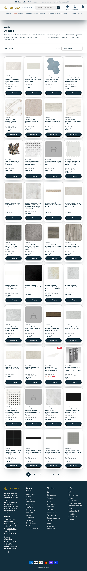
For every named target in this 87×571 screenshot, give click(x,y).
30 (52, 474)
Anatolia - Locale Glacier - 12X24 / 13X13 (33, 366)
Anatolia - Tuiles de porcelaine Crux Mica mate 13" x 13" (53, 242)
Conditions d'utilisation (72, 515)
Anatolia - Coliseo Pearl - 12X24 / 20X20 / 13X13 (13, 366)
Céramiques (51, 495)
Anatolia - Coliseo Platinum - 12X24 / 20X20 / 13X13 (73, 324)
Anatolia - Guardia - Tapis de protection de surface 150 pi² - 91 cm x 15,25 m (73, 366)
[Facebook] (5, 552)
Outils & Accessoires (31, 13)
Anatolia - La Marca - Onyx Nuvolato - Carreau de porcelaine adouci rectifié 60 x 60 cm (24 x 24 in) (33, 202)
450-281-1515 (28, 7)
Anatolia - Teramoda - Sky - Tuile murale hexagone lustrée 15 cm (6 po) (53, 77)
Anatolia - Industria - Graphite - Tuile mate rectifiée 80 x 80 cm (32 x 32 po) (13, 242)
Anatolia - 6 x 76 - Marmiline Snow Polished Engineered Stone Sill (53, 366)
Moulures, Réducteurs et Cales (31, 523)
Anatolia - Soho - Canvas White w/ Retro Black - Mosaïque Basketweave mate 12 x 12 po (13, 408)
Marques (20, 13)
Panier (82, 7)
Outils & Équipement (30, 517)
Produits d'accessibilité (52, 511)
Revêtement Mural (62, 13)
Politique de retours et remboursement (75, 505)
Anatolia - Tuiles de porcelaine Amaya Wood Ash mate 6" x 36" (73, 242)
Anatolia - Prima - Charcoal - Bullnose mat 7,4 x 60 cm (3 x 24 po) (33, 449)
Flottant (50, 498)
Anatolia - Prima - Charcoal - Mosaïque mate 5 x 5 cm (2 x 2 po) (13, 449)
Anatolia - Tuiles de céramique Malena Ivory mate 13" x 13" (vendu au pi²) (53, 284)
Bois (48, 492)
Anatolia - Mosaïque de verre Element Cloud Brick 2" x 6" (33, 324)
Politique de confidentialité (73, 510)
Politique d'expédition (72, 499)
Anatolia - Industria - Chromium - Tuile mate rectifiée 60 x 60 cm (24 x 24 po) (33, 242)
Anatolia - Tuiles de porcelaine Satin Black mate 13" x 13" (33, 284)
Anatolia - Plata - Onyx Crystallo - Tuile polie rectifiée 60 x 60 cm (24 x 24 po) (53, 408)
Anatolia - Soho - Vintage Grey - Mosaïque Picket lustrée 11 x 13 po (73, 160)
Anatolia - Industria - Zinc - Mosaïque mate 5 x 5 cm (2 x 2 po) (13, 202)
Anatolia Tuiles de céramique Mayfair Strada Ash (53, 118)
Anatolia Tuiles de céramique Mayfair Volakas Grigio (73, 118)
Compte (75, 7)
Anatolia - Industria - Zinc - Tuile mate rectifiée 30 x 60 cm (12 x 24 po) (73, 202)
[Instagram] (8, 552)
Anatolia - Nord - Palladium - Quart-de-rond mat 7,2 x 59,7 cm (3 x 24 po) (73, 77)
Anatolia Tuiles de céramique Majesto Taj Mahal (33, 118)
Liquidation (73, 13)
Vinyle (49, 501)
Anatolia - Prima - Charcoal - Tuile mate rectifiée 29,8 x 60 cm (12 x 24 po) (73, 408)
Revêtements (51, 515)
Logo (12, 8)
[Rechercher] (58, 7)
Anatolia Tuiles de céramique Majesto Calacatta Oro (13, 118)
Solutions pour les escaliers (53, 519)
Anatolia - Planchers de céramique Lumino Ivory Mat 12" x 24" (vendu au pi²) (13, 77)
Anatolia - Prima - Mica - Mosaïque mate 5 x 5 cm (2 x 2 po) (73, 449)
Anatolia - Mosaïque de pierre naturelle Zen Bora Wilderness (13, 160)
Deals (15, 13)
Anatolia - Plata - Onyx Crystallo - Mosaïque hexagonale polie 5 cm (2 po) (33, 408)
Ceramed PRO (8, 13)
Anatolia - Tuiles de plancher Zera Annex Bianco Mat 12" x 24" (33, 77)
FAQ (69, 492)
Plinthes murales (32, 528)
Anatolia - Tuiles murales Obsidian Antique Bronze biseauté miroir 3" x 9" (53, 324)
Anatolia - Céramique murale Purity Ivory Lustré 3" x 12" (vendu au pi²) (13, 284)
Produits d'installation (30, 501)
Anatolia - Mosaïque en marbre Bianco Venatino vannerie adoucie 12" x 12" (33, 160)
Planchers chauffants (29, 506)
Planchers (42, 13)
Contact (43, 18)
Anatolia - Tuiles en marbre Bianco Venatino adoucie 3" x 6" (53, 160)
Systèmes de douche (30, 495)
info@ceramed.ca (10, 533)
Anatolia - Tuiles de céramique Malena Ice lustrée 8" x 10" (13, 324)
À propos (79, 13)
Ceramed (46, 567)
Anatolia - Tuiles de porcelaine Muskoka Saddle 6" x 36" (53, 202)
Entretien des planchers (30, 511)
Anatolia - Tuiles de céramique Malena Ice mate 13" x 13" (73, 284)
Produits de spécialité (51, 506)
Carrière (71, 519)
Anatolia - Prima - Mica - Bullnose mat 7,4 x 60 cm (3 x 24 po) (53, 449)
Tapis (49, 523)
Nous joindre (73, 495)
